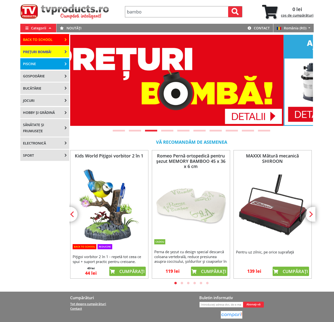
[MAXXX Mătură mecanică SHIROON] (272, 205)
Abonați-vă (253, 304)
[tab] (288, 11)
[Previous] (80, 80)
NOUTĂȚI (73, 28)
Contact (261, 28)
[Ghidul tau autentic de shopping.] (231, 314)
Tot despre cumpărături (88, 304)
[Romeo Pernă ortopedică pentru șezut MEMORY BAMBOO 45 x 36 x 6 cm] (191, 203)
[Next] (303, 80)
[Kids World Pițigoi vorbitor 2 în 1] (109, 205)
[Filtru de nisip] (193, 80)
